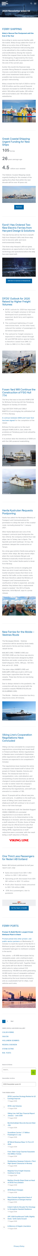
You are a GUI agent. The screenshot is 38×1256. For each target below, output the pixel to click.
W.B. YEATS (6, 1053)
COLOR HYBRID (8, 1032)
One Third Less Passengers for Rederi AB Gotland (18, 858)
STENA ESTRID (8, 1049)
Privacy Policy (19, 1246)
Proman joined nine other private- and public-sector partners (16, 940)
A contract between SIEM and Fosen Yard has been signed (18, 419)
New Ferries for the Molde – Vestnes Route (18, 634)
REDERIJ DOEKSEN (9, 1044)
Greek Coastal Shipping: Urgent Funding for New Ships (16, 142)
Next (12, 1021)
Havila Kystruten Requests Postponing (17, 512)
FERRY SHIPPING (12, 29)
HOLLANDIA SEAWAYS (10, 1040)
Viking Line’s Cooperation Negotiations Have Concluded (17, 738)
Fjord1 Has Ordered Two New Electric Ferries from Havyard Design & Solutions (18, 228)
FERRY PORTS (10, 926)
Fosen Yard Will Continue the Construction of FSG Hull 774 (18, 393)
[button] (35, 3)
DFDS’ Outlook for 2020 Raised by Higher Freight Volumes (16, 302)
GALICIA (5, 1036)
